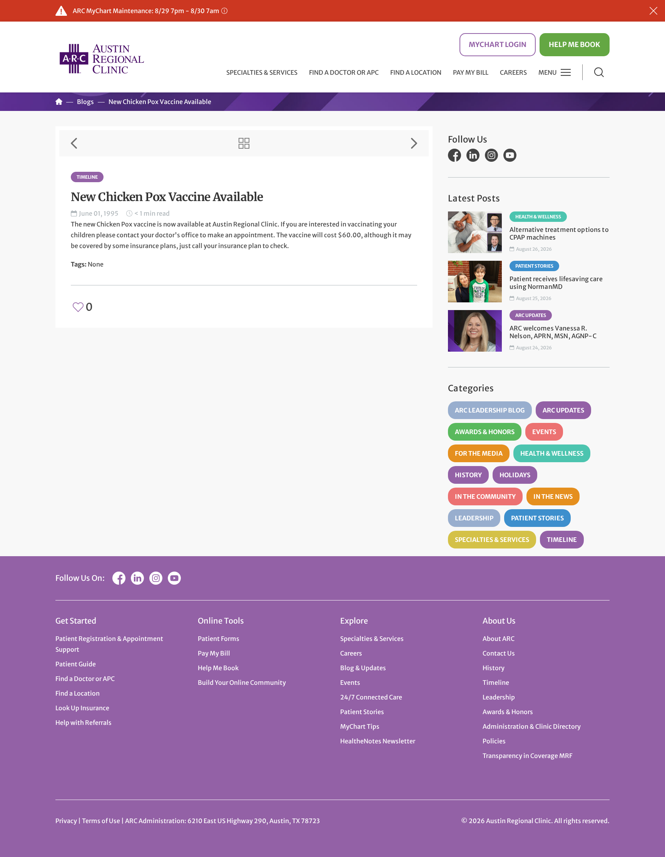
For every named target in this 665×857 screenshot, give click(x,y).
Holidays (515, 475)
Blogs (85, 102)
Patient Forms (218, 638)
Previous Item (74, 143)
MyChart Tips (359, 726)
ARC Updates (530, 315)
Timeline (87, 177)
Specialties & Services (492, 539)
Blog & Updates (363, 668)
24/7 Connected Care (371, 697)
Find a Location (415, 72)
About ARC (499, 638)
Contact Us (499, 653)
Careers (513, 72)
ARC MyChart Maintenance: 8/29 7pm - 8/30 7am (146, 11)
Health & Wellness (538, 217)
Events (544, 432)
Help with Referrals (83, 722)
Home (58, 101)
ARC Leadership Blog (490, 410)
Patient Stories (534, 266)
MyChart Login (497, 44)
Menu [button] (547, 72)
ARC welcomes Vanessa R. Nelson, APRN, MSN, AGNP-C (553, 332)
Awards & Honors (485, 432)
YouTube (509, 155)
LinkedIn (473, 155)
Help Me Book (574, 44)
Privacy (66, 821)
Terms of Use (101, 821)
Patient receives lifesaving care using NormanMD (556, 282)
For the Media (479, 453)
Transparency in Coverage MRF (527, 756)
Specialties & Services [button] (261, 72)
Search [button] (599, 72)
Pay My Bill (470, 72)
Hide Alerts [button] (653, 11)
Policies (494, 741)
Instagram (491, 155)
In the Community (485, 496)
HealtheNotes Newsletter (377, 741)
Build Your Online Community (242, 682)
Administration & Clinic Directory (532, 726)
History (468, 475)
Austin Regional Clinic (101, 58)
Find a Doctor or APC (344, 72)
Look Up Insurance (82, 708)
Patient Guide (75, 664)
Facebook (454, 155)
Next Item (414, 143)
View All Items (244, 143)
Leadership (474, 518)
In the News (553, 496)
